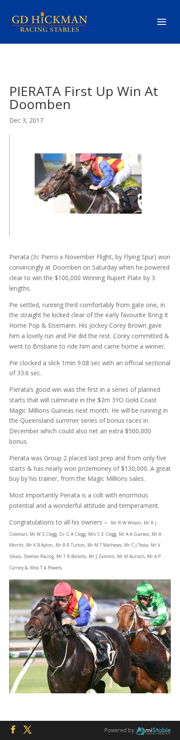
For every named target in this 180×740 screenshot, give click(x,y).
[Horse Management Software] (153, 730)
